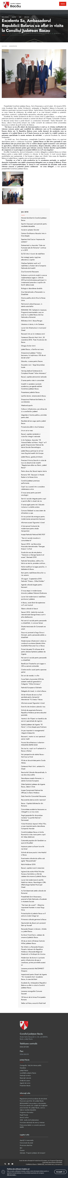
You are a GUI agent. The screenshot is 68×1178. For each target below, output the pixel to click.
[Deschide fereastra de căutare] (5, 1164)
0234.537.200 (24, 1047)
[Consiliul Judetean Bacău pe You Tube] (12, 1164)
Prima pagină (5, 17)
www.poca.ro (58, 1164)
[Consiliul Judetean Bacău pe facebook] (8, 1164)
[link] (34, 179)
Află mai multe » (11, 1175)
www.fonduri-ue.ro (49, 1164)
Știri (20, 17)
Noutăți (14, 17)
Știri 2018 (26, 17)
